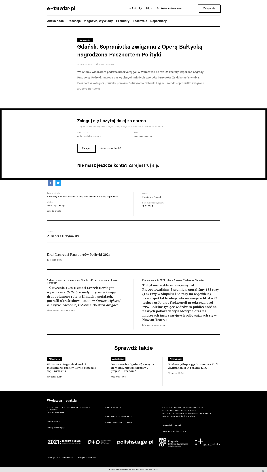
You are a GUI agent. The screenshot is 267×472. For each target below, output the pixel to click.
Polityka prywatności (87, 457)
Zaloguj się (209, 8)
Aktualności (55, 21)
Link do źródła (54, 210)
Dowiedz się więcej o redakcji (118, 422)
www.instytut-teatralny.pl (174, 431)
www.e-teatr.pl (54, 421)
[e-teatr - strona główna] (61, 10)
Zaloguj (86, 148)
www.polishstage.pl (56, 427)
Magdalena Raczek (151, 197)
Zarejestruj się (143, 165)
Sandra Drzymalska (65, 236)
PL (148, 8)
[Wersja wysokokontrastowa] (140, 8)
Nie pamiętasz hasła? (110, 148)
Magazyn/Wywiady (98, 21)
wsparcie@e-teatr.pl (171, 425)
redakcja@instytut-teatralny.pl (118, 416)
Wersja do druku (106, 64)
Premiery (123, 21)
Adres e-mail (83, 132)
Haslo (136, 132)
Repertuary (158, 21)
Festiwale (140, 21)
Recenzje (74, 21)
